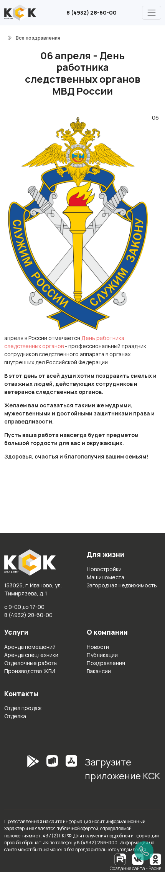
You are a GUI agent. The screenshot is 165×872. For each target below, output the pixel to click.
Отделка (15, 716)
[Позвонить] (143, 850)
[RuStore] (52, 771)
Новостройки (104, 569)
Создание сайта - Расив (135, 868)
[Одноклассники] (155, 858)
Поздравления (106, 663)
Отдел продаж (22, 708)
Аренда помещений (30, 646)
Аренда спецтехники (31, 655)
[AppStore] (71, 771)
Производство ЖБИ (29, 671)
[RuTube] (120, 858)
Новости (98, 646)
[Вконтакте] (138, 858)
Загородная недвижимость (122, 585)
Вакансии (99, 671)
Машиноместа (105, 577)
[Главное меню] (151, 12)
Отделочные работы (31, 663)
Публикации (102, 655)
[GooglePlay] (21, 771)
